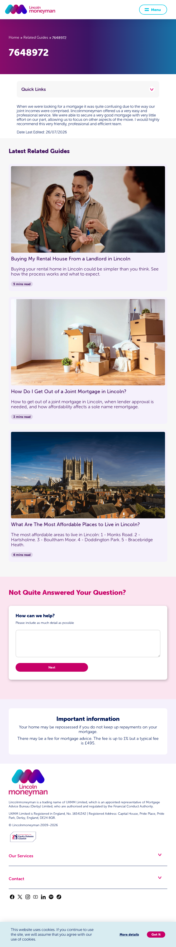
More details (129, 934)
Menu (156, 9)
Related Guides (35, 37)
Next (51, 667)
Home (14, 37)
